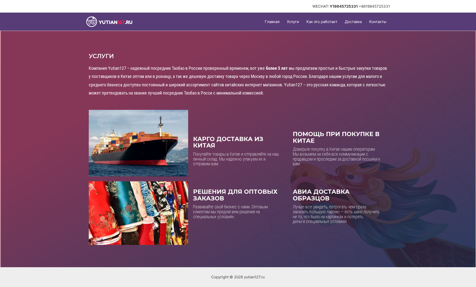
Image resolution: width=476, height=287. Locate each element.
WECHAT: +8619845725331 (351, 6)
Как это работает (321, 21)
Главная (272, 21)
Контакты (377, 21)
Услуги (293, 21)
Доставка (353, 21)
